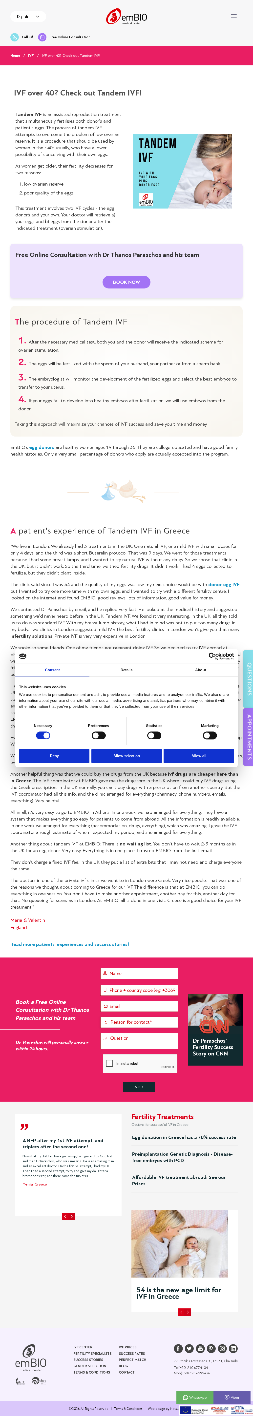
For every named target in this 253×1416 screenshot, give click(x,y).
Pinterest (211, 1348)
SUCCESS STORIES (88, 1360)
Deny (54, 756)
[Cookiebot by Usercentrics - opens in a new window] (212, 656)
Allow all (198, 756)
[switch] (99, 735)
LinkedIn (233, 1348)
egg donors (41, 447)
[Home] (30, 1357)
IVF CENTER (82, 1347)
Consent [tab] (52, 670)
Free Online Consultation (69, 37)
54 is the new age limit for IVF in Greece (178, 1293)
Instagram (222, 1348)
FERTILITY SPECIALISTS (92, 1354)
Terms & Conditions (128, 1409)
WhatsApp (198, 1397)
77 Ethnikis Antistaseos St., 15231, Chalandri (206, 1361)
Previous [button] (65, 1216)
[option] (68, 1161)
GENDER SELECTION (89, 1366)
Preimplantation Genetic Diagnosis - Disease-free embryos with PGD (182, 1157)
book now (126, 282)
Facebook (178, 1348)
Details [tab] (127, 670)
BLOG (123, 1366)
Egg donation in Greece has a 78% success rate (184, 1137)
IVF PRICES (127, 1347)
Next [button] (71, 1216)
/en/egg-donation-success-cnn (215, 1029)
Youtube (200, 1348)
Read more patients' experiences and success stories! (69, 944)
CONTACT (127, 1372)
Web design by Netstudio (166, 1409)
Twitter (189, 1348)
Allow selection (126, 756)
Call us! (27, 37)
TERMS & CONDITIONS (91, 1372)
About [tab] (200, 670)
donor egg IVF (224, 584)
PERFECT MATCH (132, 1360)
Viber (235, 1397)
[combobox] (28, 16)
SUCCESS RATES (132, 1354)
